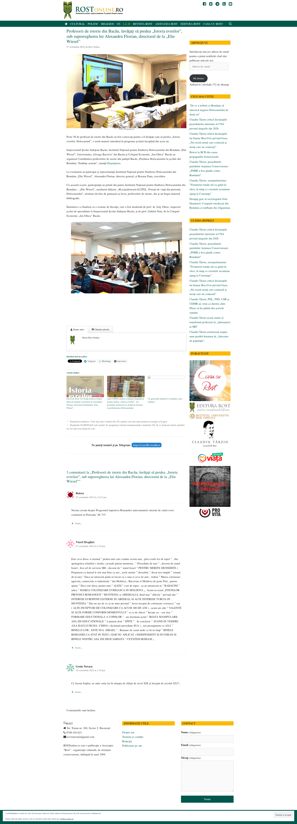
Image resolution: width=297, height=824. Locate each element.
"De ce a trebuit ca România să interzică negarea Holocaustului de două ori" (208, 110)
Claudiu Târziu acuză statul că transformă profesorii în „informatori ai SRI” (209, 322)
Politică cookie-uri (66, 819)
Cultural (77, 24)
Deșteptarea (113, 163)
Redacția (127, 741)
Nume (191, 732)
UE (118, 24)
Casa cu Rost (213, 24)
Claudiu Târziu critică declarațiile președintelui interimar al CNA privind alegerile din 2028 (208, 124)
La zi (126, 24)
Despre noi (128, 732)
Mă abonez (198, 78)
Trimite (207, 799)
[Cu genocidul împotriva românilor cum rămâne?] (166, 386)
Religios (107, 24)
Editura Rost (190, 24)
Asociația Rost (166, 24)
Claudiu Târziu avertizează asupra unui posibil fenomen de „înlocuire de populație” (208, 336)
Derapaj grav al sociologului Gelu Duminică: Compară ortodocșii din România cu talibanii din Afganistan (209, 203)
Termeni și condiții (132, 737)
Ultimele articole (101, 329)
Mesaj (191, 758)
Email (191, 745)
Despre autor (78, 329)
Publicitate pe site (132, 745)
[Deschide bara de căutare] (230, 24)
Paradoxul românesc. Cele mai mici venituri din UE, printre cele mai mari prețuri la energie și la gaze (118, 421)
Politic (93, 24)
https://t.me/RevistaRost (146, 445)
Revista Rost (142, 24)
